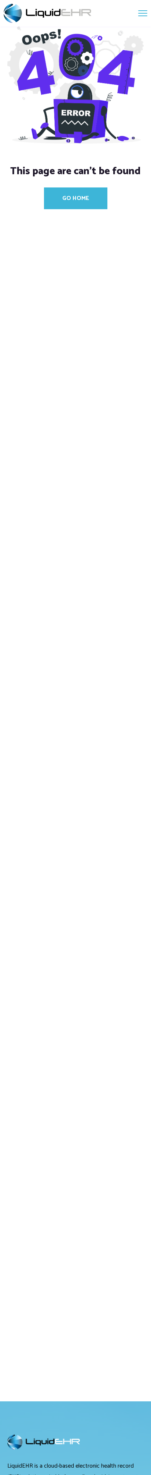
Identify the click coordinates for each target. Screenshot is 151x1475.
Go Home (75, 198)
